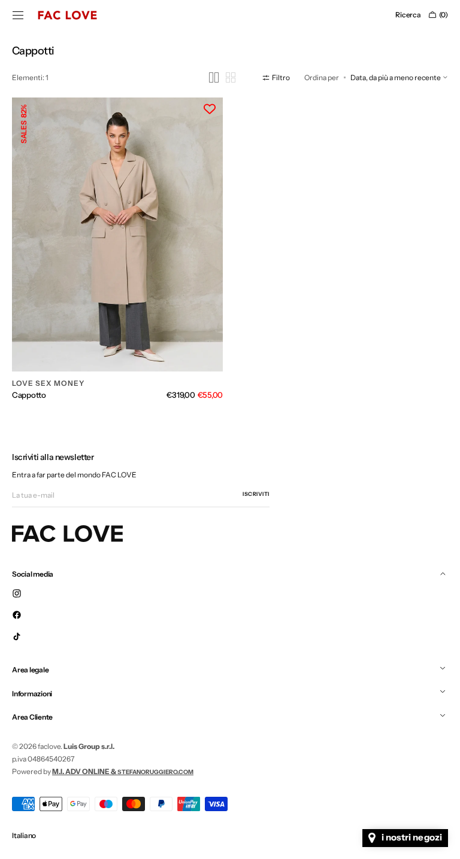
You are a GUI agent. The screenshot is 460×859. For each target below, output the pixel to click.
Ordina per (312, 77)
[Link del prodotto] (115, 249)
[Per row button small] (221, 77)
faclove (49, 740)
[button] (18, 15)
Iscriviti (256, 488)
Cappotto (29, 389)
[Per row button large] (205, 77)
